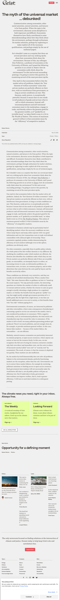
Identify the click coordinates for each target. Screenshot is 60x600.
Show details (51, 592)
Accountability (5, 569)
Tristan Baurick (23, 506)
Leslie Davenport (52, 485)
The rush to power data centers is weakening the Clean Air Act (23, 480)
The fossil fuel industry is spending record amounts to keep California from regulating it (24, 517)
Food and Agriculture (7, 573)
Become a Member (41, 567)
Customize (29, 596)
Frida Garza (51, 515)
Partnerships (22, 571)
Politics (13, 452)
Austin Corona (8, 497)
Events (38, 565)
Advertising (40, 569)
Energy (3, 562)
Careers (21, 569)
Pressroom (22, 573)
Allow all (49, 596)
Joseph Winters (23, 525)
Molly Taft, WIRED (35, 493)
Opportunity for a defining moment (26, 448)
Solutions (4, 567)
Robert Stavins (5, 128)
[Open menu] (56, 3)
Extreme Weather (6, 571)
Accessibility (40, 573)
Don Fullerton (17, 63)
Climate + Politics (54, 136)
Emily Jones (22, 487)
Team (20, 565)
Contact (21, 567)
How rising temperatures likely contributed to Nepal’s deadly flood (38, 488)
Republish (39, 571)
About (20, 562)
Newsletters (40, 562)
